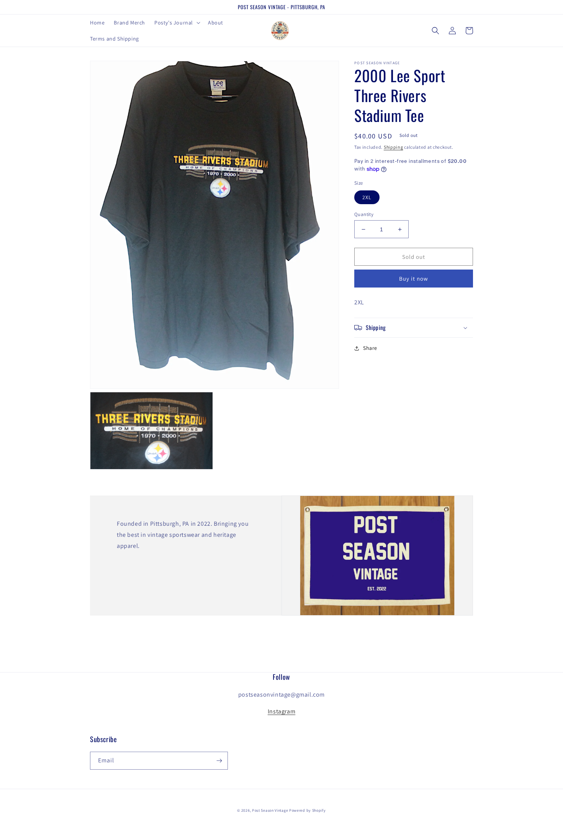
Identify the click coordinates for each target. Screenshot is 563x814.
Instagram (281, 711)
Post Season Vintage (270, 810)
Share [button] (370, 347)
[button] (176, 23)
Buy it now (413, 278)
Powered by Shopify (307, 810)
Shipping (393, 147)
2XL (367, 197)
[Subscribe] (219, 761)
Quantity (363, 214)
